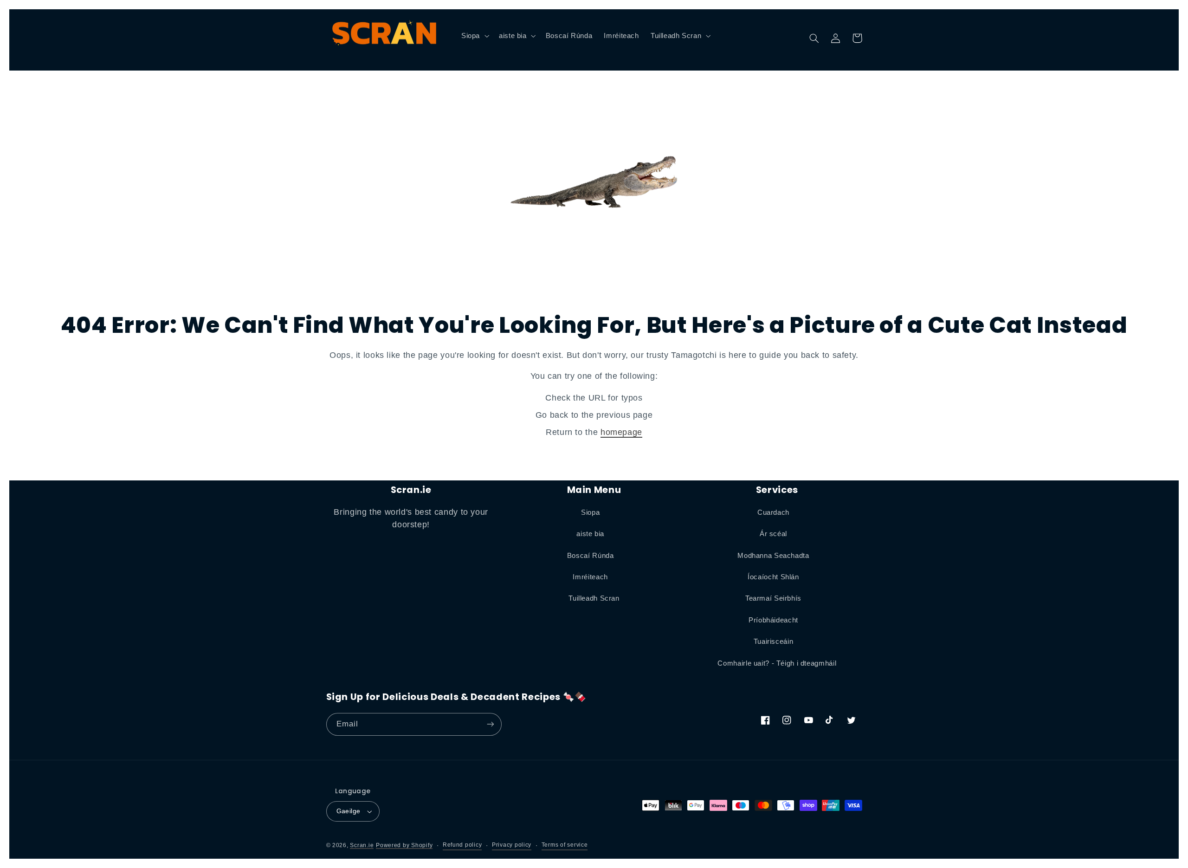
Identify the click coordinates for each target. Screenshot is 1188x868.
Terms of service (565, 845)
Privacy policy (511, 845)
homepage (621, 432)
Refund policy (462, 845)
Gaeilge (348, 811)
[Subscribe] (490, 724)
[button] (474, 36)
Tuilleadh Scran (593, 598)
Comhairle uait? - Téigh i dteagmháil (776, 663)
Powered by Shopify (404, 845)
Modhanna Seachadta (773, 555)
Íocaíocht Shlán (773, 577)
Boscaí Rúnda (590, 555)
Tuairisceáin (774, 641)
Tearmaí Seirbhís (773, 598)
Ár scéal (773, 534)
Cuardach (773, 512)
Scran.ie (362, 845)
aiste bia (590, 534)
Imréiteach (590, 577)
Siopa (590, 512)
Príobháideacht (773, 620)
